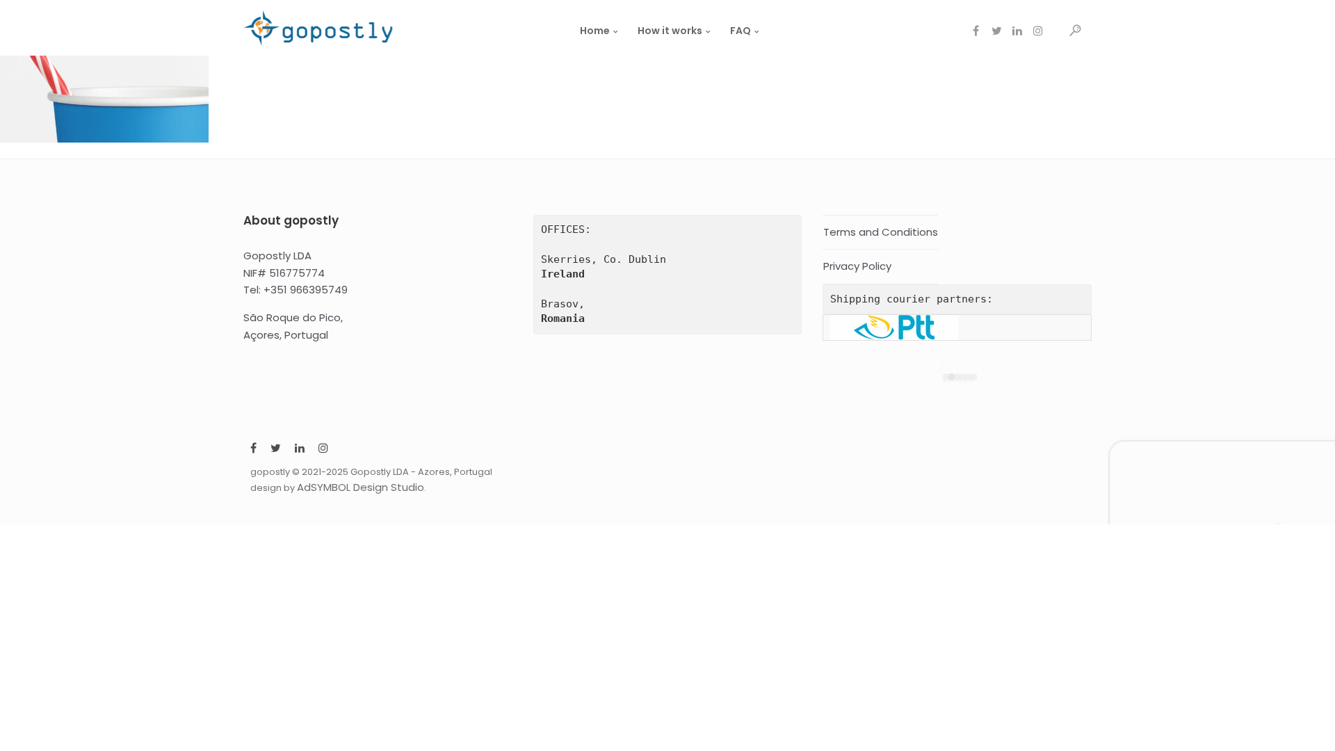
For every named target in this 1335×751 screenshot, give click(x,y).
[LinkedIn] (300, 449)
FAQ (740, 31)
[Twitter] (276, 449)
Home (595, 31)
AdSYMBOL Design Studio (360, 487)
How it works (670, 31)
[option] (957, 327)
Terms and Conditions (880, 232)
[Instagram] (323, 449)
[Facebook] (253, 449)
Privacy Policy (857, 266)
